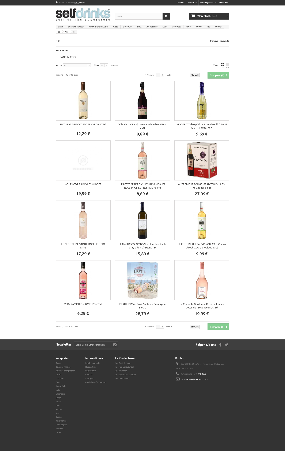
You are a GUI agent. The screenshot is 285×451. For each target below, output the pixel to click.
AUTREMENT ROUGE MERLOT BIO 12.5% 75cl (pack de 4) (201, 186)
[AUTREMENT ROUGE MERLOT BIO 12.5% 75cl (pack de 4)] (202, 160)
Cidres (58, 432)
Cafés (115, 26)
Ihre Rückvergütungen (124, 367)
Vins (57, 413)
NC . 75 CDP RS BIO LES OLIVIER (83, 184)
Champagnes (61, 424)
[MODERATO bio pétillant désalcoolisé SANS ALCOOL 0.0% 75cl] (202, 100)
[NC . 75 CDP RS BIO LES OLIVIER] (83, 160)
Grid (222, 67)
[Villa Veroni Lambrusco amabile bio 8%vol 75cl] (142, 100)
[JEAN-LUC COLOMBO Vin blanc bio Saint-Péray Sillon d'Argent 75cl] (142, 220)
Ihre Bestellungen (122, 363)
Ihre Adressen (121, 370)
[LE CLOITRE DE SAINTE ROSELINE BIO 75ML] (83, 220)
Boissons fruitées (76, 26)
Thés (208, 26)
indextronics (61, 420)
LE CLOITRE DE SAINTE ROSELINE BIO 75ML (83, 245)
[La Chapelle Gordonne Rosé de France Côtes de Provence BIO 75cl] (202, 280)
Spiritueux (60, 428)
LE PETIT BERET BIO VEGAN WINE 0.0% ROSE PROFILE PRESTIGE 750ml (142, 186)
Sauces (59, 417)
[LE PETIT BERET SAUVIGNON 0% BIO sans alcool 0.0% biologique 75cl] (202, 220)
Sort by (59, 65)
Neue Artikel (90, 367)
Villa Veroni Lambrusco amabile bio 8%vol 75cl (142, 126)
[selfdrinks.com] (83, 14)
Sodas (199, 26)
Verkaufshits (90, 370)
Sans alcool (68, 56)
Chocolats (127, 26)
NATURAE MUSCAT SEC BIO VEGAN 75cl (83, 124)
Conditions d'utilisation (95, 382)
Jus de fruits (152, 26)
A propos (89, 378)
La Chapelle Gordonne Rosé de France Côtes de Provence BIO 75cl (202, 305)
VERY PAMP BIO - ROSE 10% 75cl (83, 304)
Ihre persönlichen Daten (125, 374)
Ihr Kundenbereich (126, 358)
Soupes (218, 26)
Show (96, 65)
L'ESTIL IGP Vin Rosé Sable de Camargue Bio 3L (142, 305)
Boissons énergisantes (98, 26)
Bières (60, 26)
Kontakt (180, 2)
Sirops (188, 26)
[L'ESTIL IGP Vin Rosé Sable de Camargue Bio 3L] (142, 280)
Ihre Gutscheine (121, 378)
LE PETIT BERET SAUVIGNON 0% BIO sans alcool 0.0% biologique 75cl (202, 245)
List (227, 67)
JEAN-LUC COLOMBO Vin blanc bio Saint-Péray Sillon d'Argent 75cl (142, 245)
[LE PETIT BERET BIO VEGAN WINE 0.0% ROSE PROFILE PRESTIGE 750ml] (142, 160)
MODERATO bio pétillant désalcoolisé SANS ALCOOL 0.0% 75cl (202, 126)
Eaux (139, 26)
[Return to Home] (59, 31)
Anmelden (223, 2)
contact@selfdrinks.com (197, 379)
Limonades (176, 26)
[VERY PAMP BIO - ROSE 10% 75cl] (83, 280)
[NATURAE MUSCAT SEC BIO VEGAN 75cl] (83, 100)
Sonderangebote (92, 363)
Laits (165, 26)
